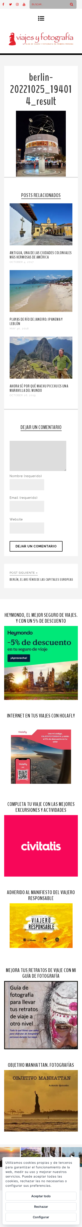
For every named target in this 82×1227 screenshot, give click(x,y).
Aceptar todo (41, 1196)
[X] (12, 4)
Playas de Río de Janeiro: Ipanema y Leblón (36, 321)
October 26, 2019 (23, 395)
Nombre (26, 476)
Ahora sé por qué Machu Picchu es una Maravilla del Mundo (39, 388)
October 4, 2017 (22, 262)
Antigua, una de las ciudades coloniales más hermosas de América (41, 255)
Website (16, 519)
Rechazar (41, 1206)
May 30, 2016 (19, 328)
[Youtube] (26, 4)
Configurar (41, 1217)
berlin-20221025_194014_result (41, 89)
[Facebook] (5, 4)
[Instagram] (19, 4)
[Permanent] (41, 244)
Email (24, 497)
